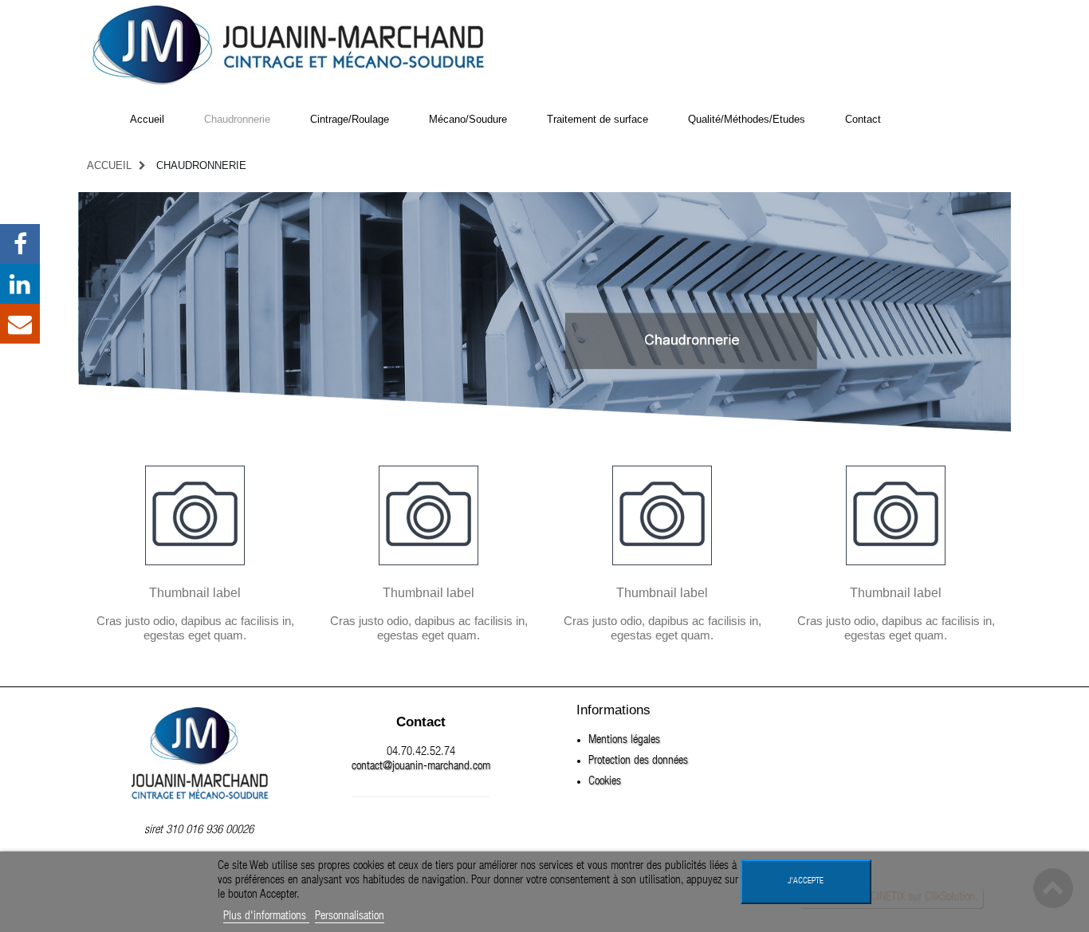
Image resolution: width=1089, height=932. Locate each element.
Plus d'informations (266, 916)
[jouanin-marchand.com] (289, 44)
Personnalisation (349, 916)
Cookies (604, 782)
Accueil (109, 165)
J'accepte (806, 881)
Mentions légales (624, 740)
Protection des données (638, 761)
